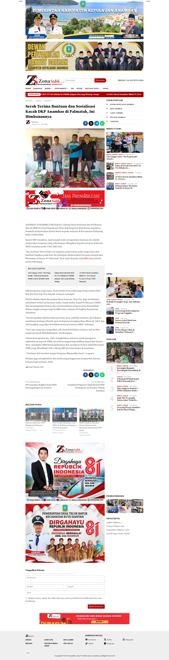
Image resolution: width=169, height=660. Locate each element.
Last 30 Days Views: (115, 533)
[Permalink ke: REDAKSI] (29, 123)
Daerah (115, 154)
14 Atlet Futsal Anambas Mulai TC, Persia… (128, 178)
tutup (21, 1)
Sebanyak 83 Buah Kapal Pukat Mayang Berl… (128, 380)
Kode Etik (48, 640)
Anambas (118, 173)
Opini (108, 300)
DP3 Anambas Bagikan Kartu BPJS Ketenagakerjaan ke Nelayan (41, 385)
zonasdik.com (86, 258)
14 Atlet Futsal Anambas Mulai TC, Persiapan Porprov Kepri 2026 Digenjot (94, 94)
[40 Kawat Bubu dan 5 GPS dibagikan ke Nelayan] (37, 415)
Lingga (120, 154)
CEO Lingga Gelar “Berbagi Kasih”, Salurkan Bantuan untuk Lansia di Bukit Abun (39, 276)
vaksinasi (114, 122)
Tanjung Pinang (117, 300)
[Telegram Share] (96, 123)
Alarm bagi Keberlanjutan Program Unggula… (127, 312)
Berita (108, 154)
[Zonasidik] (44, 80)
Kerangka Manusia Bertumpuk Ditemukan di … (128, 370)
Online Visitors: (113, 522)
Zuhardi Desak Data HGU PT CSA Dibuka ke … (128, 167)
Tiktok (90, 644)
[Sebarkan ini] (85, 123)
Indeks (28, 640)
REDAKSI (28, 643)
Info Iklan (68, 643)
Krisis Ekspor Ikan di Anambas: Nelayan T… (125, 331)
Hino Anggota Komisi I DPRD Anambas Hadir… (127, 389)
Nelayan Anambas (117, 117)
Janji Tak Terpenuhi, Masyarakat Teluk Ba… (127, 399)
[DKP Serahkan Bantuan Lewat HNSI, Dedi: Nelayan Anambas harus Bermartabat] (64, 415)
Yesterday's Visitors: (115, 530)
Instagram (129, 640)
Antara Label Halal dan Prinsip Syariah (125, 321)
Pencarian (100, 80)
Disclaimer (68, 640)
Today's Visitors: (113, 526)
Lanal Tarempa (116, 113)
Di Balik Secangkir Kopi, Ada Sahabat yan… (123, 303)
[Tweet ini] (91, 123)
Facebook (92, 640)
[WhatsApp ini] (102, 123)
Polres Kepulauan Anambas (122, 104)
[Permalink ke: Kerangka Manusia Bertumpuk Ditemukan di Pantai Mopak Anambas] (125, 352)
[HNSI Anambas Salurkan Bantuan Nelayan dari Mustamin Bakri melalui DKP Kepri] (91, 415)
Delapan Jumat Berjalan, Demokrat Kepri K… (126, 187)
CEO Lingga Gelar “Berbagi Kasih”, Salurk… (122, 158)
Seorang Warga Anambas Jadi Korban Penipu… (128, 408)
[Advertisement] (13, 37)
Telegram (110, 644)
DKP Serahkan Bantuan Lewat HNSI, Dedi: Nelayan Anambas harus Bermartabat (64, 425)
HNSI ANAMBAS (116, 109)
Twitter (109, 640)
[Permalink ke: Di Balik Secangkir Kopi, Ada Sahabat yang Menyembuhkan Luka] (125, 287)
